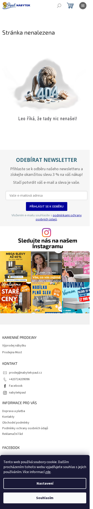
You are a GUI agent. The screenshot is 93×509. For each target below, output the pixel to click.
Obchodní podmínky (15, 422)
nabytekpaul (17, 392)
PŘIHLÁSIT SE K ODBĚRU (47, 206)
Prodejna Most (12, 352)
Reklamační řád (12, 434)
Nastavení (45, 483)
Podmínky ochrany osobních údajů (25, 428)
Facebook (16, 386)
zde (48, 471)
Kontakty (8, 417)
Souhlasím (44, 497)
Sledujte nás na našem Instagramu (47, 243)
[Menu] (82, 5)
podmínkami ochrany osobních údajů (59, 217)
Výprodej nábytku (14, 346)
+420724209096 (19, 379)
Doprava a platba (13, 411)
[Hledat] (59, 5)
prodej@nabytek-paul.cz (25, 372)
